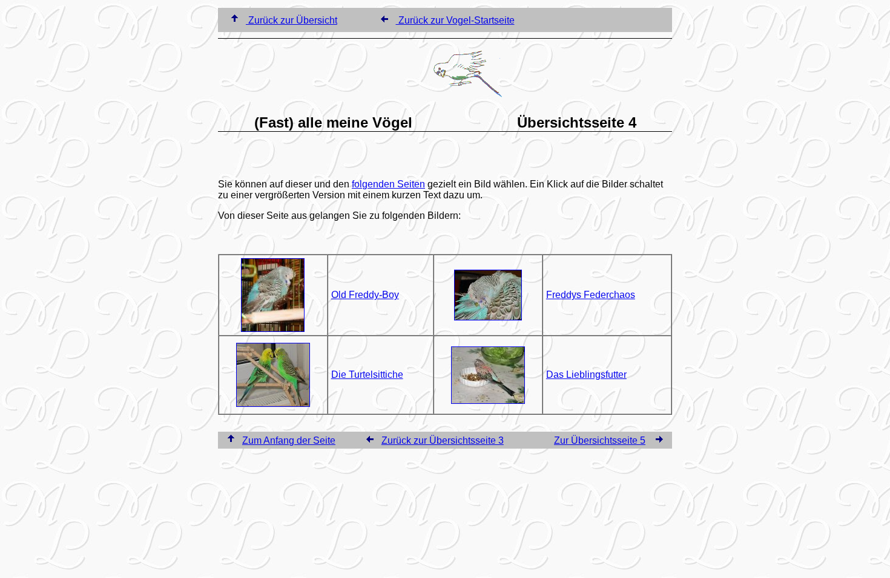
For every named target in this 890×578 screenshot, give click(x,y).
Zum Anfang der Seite (288, 440)
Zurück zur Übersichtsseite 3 (442, 440)
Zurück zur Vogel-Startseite (455, 20)
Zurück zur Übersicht (291, 20)
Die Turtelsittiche (367, 374)
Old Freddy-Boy (365, 295)
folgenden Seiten (388, 184)
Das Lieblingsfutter (586, 374)
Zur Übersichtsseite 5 (599, 440)
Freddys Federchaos (590, 295)
